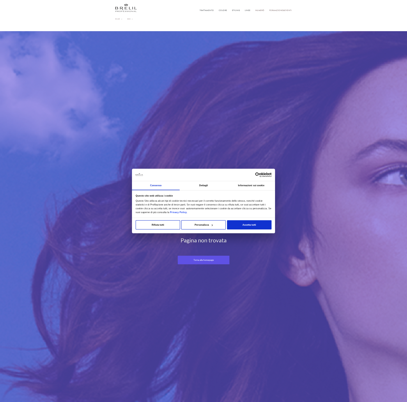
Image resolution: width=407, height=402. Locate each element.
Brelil (117, 19)
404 (128, 19)
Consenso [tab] (156, 185)
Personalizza (202, 224)
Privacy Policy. (178, 212)
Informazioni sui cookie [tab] (251, 185)
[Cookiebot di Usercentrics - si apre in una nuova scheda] (258, 175)
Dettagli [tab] (203, 185)
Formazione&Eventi (280, 10)
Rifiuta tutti (158, 224)
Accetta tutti (249, 224)
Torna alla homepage (203, 260)
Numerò (260, 10)
